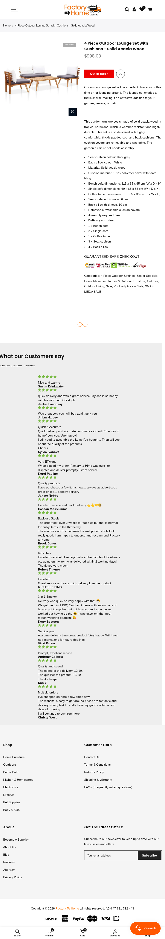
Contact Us (91, 757)
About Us (9, 847)
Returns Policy (94, 772)
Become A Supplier (16, 839)
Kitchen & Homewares (18, 779)
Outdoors (9, 764)
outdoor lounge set (103, 87)
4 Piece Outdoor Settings (118, 275)
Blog (6, 854)
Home (7, 25)
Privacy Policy (12, 877)
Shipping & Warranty (98, 779)
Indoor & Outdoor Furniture (126, 281)
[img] (79, 377)
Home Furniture (14, 757)
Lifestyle (8, 794)
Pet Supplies (11, 802)
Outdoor (152, 281)
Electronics (10, 787)
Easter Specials (146, 275)
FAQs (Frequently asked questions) (108, 787)
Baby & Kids (11, 810)
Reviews (9, 862)
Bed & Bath (10, 772)
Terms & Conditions (97, 764)
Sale (109, 286)
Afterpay (9, 869)
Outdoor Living (94, 286)
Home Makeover (95, 281)
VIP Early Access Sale (128, 286)
